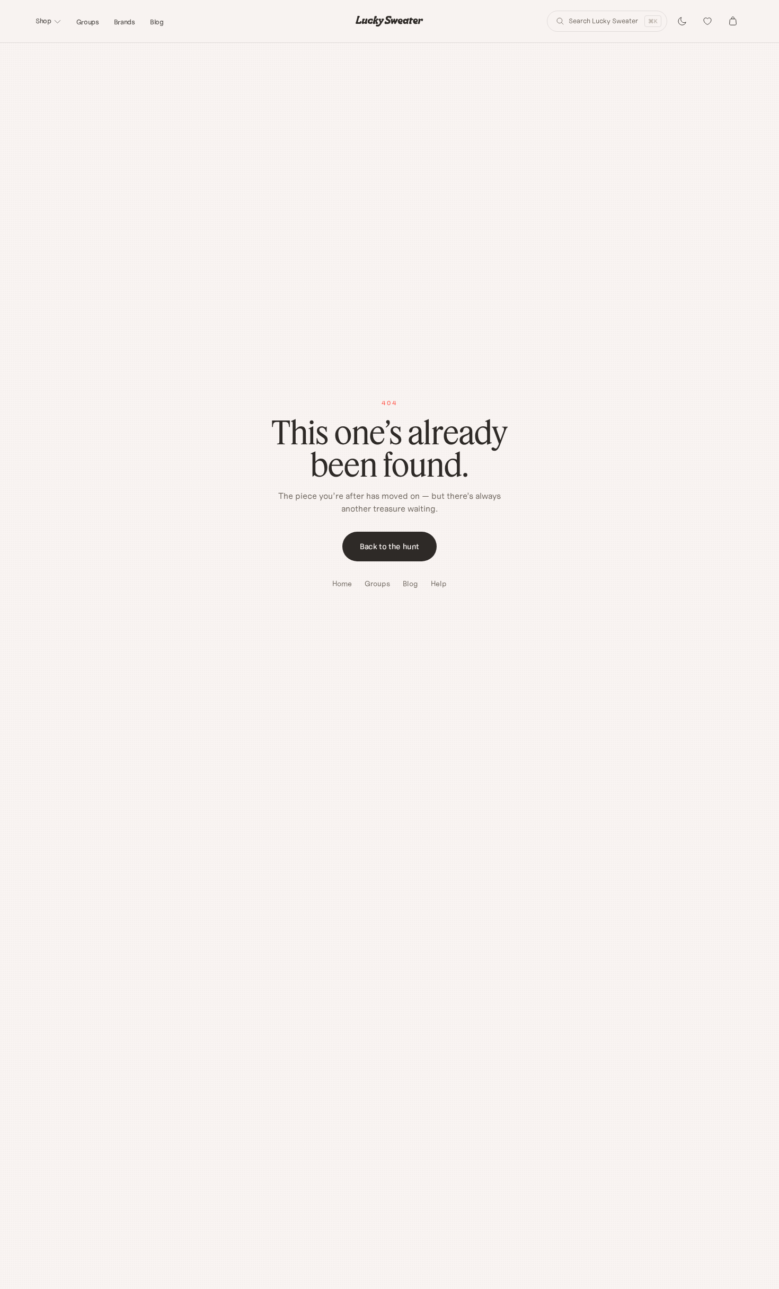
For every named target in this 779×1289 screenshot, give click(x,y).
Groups (87, 21)
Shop (43, 20)
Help (439, 583)
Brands (124, 21)
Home (342, 583)
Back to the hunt (389, 546)
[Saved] (707, 21)
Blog (157, 21)
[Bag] (732, 21)
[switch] (682, 21)
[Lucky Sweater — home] (389, 21)
